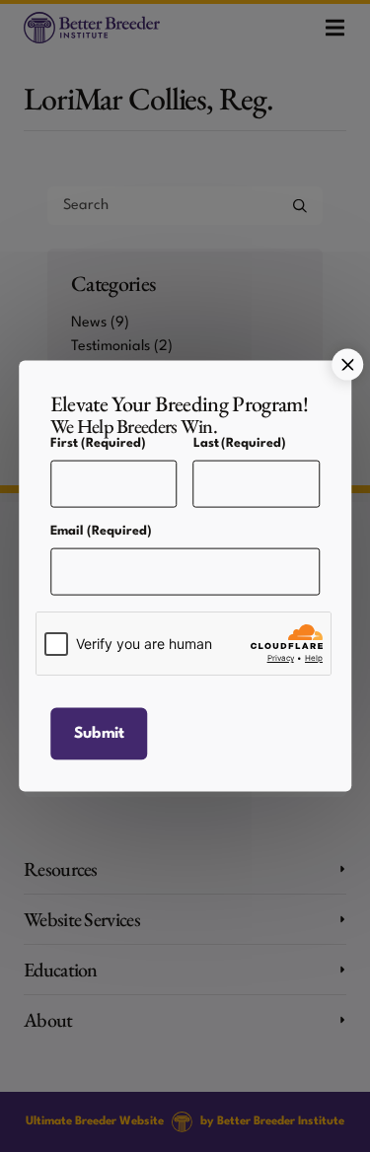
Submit (99, 733)
